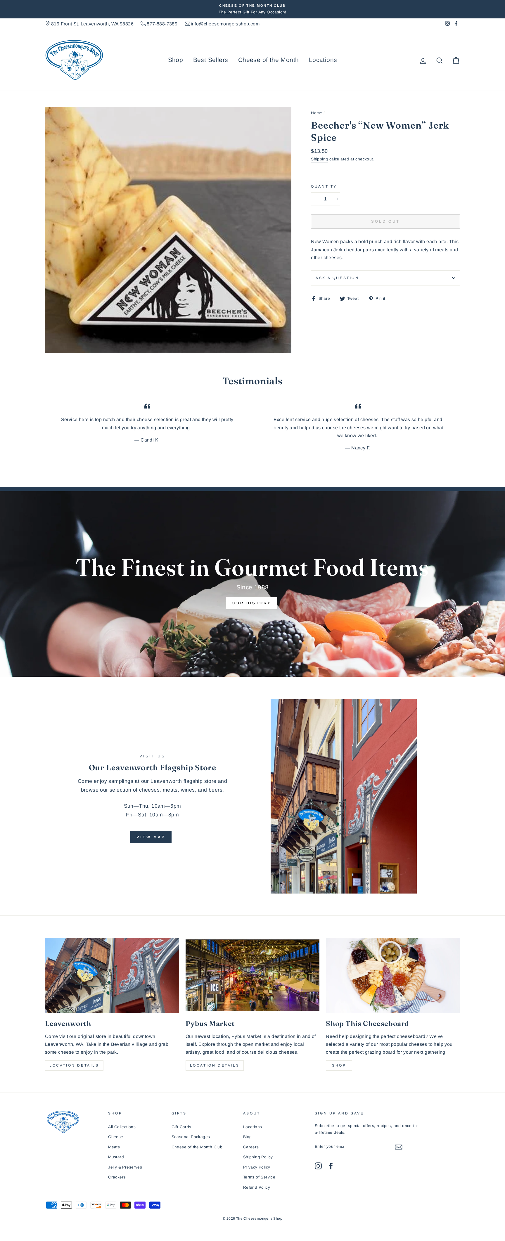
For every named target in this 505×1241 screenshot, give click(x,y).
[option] (252, 9)
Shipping (319, 159)
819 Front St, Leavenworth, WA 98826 (92, 23)
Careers (251, 1147)
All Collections (122, 1127)
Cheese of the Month (268, 59)
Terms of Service (259, 1177)
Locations (323, 59)
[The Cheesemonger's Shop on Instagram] (318, 1165)
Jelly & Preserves (125, 1167)
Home (316, 113)
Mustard (116, 1157)
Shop (175, 59)
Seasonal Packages (191, 1137)
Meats (114, 1147)
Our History (251, 603)
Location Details (74, 1065)
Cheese (115, 1137)
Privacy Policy (256, 1167)
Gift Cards (181, 1127)
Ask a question (337, 278)
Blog (247, 1137)
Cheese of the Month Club (197, 1147)
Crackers (117, 1177)
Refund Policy (256, 1187)
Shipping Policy (258, 1157)
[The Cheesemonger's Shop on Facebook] (330, 1165)
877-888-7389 (162, 23)
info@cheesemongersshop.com (225, 23)
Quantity (324, 186)
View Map (150, 837)
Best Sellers (210, 59)
